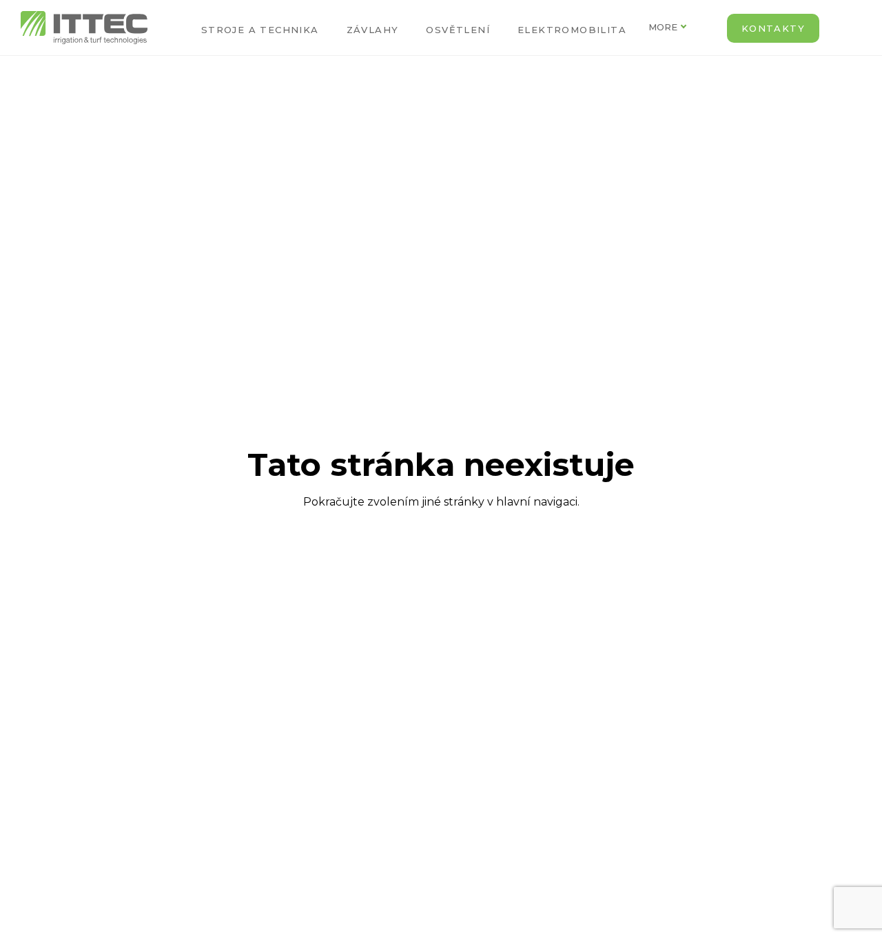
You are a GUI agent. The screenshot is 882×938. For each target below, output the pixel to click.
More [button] (662, 26)
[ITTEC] (84, 27)
